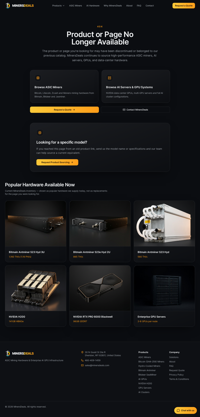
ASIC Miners (75, 5)
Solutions (173, 357)
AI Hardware (92, 5)
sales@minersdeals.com (97, 365)
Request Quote (177, 370)
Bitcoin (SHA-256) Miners (151, 361)
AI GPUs (142, 379)
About (129, 5)
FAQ (139, 5)
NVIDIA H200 (145, 383)
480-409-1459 (92, 360)
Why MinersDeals (113, 5)
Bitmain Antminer (147, 370)
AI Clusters (143, 392)
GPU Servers (144, 387)
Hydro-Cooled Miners (149, 366)
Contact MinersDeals (137, 109)
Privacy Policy (176, 374)
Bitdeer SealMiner (147, 374)
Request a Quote (183, 5)
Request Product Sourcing (55, 162)
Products (57, 5)
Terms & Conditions (179, 379)
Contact (150, 5)
